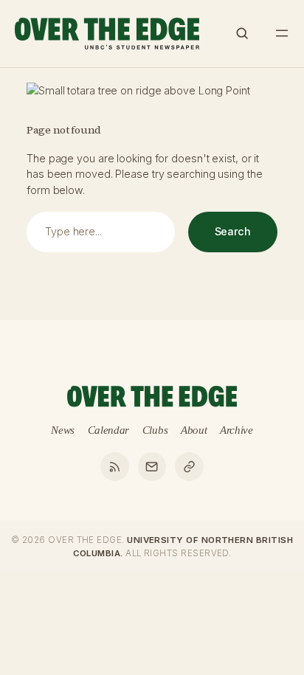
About (194, 430)
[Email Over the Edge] (152, 466)
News (63, 430)
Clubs (155, 430)
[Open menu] (282, 33)
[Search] (242, 33)
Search (233, 231)
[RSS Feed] (114, 466)
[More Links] (189, 466)
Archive (236, 430)
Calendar (109, 430)
